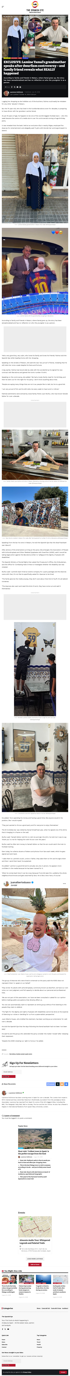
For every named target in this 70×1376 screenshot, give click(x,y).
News (20, 58)
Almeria (39, 1283)
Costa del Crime (56, 1308)
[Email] (17, 87)
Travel (21, 1148)
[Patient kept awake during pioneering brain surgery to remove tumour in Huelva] (26, 1279)
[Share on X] (14, 87)
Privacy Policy (27, 1372)
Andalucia (65, 1308)
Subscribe (5, 1076)
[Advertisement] (35, 339)
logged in (14, 1118)
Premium (25, 58)
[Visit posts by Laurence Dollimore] (4, 1093)
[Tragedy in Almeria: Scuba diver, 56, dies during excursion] (43, 1279)
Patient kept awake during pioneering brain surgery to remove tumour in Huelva (25, 1290)
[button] (63, 1372)
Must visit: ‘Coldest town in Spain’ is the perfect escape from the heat (33, 1152)
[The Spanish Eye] (35, 7)
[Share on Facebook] (11, 87)
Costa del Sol (46, 1308)
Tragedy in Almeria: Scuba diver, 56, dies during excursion (42, 1288)
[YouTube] (8, 1329)
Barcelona (12, 1054)
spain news (28, 1054)
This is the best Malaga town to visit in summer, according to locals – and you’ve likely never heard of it (34, 1167)
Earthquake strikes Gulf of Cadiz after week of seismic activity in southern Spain (59, 1290)
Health (4, 1281)
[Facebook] (2, 1329)
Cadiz (55, 1283)
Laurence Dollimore (16, 92)
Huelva (27, 1283)
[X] (5, 1329)
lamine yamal (20, 1054)
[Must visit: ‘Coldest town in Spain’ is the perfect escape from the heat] (35, 1139)
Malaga (10, 1281)
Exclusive (14, 58)
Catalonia (7, 58)
